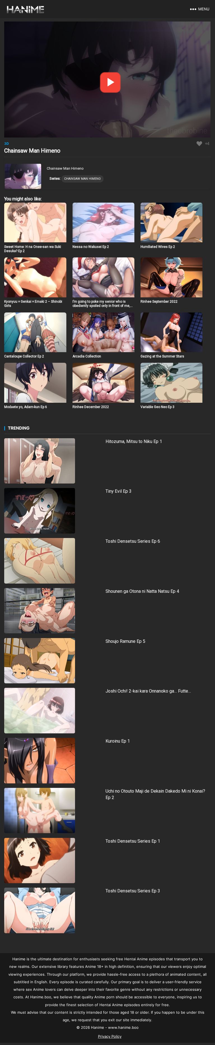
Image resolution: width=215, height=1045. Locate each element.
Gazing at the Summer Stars (162, 356)
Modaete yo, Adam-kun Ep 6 (25, 407)
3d (6, 143)
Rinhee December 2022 (91, 407)
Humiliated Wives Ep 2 (158, 247)
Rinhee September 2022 (159, 302)
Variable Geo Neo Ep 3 (157, 407)
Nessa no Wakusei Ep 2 (91, 247)
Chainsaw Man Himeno (82, 179)
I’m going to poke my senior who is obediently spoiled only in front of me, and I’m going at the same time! (101, 306)
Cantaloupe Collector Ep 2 (24, 356)
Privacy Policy (109, 1036)
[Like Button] (199, 144)
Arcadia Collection (87, 356)
